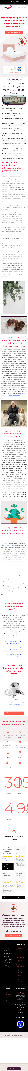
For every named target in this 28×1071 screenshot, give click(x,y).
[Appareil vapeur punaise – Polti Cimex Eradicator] (14, 681)
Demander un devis (14, 1068)
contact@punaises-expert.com (18, 3)
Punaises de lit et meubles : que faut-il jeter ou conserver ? (20, 950)
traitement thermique (7, 545)
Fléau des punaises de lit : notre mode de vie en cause (20, 966)
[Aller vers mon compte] (19, 6)
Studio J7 (21, 1035)
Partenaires (7, 1004)
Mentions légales (7, 1007)
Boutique (8, 998)
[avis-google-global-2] (7, 856)
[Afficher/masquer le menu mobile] (25, 6)
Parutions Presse (7, 1002)
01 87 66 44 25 (17, 1)
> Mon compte (7, 1015)
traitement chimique (9, 541)
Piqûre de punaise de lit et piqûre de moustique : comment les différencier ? (21, 958)
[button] (14, 642)
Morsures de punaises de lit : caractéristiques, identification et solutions (20, 973)
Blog (8, 996)
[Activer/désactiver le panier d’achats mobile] (22, 6)
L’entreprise (7, 994)
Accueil (7, 992)
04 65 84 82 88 (20, 1007)
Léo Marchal (11, 1035)
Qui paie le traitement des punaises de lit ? (20, 981)
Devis (7, 1000)
